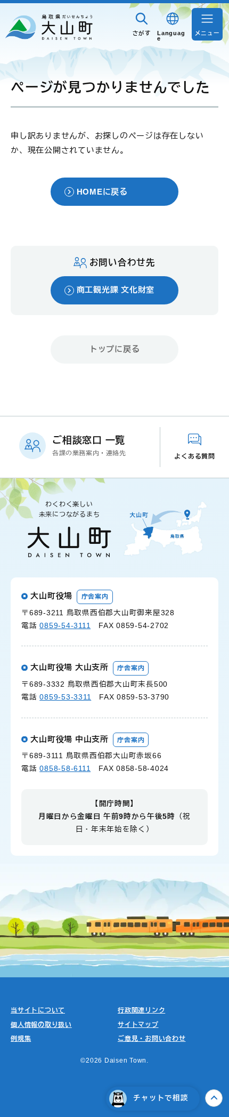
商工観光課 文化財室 (116, 289)
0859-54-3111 (65, 626)
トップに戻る (114, 348)
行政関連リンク (141, 1010)
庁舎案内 (95, 596)
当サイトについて (38, 1010)
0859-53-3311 (65, 697)
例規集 (21, 1038)
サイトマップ (138, 1024)
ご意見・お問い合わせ (152, 1038)
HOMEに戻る (102, 191)
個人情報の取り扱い (41, 1024)
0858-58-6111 (65, 769)
